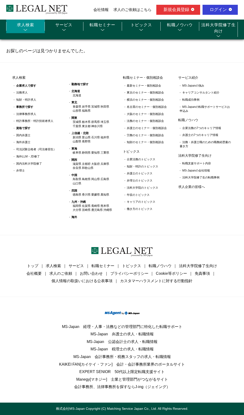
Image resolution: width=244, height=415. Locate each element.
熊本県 (105, 206)
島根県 (86, 179)
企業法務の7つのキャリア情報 (201, 128)
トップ (32, 266)
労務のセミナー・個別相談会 (145, 135)
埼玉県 (105, 122)
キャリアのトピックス (141, 201)
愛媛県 (95, 194)
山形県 (77, 110)
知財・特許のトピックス (142, 166)
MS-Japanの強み (193, 85)
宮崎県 (86, 210)
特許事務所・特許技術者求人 (34, 121)
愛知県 (95, 152)
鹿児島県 (97, 210)
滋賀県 (77, 164)
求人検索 (25, 25)
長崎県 (95, 206)
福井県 (105, 137)
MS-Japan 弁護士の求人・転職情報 (122, 334)
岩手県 (86, 106)
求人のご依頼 (60, 273)
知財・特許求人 (26, 99)
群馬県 (95, 122)
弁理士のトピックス (139, 180)
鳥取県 (77, 179)
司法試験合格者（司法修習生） (36, 149)
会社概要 (34, 273)
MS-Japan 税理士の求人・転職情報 (122, 349)
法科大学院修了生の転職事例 (200, 177)
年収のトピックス (138, 195)
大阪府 (95, 164)
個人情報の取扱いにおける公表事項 (81, 281)
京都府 (86, 164)
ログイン (218, 9)
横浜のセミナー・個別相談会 (145, 99)
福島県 (86, 110)
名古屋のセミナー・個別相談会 (147, 107)
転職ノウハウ (180, 25)
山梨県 (77, 141)
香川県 (86, 194)
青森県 (77, 106)
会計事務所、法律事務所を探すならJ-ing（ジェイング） (122, 387)
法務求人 (22, 92)
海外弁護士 (23, 142)
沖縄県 (107, 210)
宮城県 (95, 106)
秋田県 (105, 106)
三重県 (105, 152)
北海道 (77, 95)
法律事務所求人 (26, 114)
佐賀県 (86, 206)
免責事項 (202, 273)
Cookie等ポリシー (171, 273)
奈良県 (77, 168)
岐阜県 (77, 152)
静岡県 (86, 152)
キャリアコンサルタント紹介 (200, 92)
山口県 (77, 183)
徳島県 (77, 194)
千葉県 (77, 126)
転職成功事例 (190, 99)
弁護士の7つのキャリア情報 (200, 135)
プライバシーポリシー (129, 273)
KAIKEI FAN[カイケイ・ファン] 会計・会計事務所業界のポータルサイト (122, 364)
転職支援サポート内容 (196, 163)
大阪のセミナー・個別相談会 (145, 114)
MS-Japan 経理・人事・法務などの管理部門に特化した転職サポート (122, 327)
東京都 (86, 126)
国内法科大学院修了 (29, 163)
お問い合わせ (91, 273)
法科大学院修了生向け (218, 28)
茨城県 (77, 122)
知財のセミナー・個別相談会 (145, 142)
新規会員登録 (176, 9)
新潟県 (77, 137)
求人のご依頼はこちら (132, 10)
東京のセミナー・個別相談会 (145, 92)
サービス (63, 25)
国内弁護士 (23, 135)
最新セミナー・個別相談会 (144, 85)
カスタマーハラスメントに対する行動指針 (156, 281)
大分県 (77, 210)
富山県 (86, 137)
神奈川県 (97, 126)
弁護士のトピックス (139, 173)
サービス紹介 (188, 77)
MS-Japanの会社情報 (196, 170)
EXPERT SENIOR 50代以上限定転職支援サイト (122, 372)
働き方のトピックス (139, 209)
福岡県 (77, 206)
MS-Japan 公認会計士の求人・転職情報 (122, 342)
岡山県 (95, 179)
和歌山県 (87, 168)
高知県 (105, 194)
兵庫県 (105, 164)
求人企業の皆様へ (191, 187)
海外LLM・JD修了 (28, 156)
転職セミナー (102, 25)
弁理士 (20, 170)
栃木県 (86, 122)
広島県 (105, 179)
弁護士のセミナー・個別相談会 (147, 128)
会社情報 (101, 10)
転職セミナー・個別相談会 (143, 77)
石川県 (95, 137)
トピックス (141, 25)
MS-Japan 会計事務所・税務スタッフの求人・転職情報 (122, 357)
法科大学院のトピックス (142, 187)
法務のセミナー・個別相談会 (145, 121)
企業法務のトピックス (141, 159)
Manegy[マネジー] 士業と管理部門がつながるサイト (122, 379)
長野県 (86, 141)
